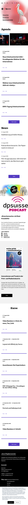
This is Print (6, 15)
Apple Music (7, 237)
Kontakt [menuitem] (9, 483)
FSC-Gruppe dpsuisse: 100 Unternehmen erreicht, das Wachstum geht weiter (14, 161)
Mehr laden (14, 121)
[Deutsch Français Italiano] (16, 3)
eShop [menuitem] (8, 485)
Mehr (2, 138)
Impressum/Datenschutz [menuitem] (13, 479)
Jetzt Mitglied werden (8, 454)
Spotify (5, 233)
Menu (2, 3)
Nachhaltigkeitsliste (8, 19)
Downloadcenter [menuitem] (11, 481)
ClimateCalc (6, 17)
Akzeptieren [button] (11, 502)
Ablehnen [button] (17, 502)
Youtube (6, 235)
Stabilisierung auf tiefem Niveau (11, 135)
